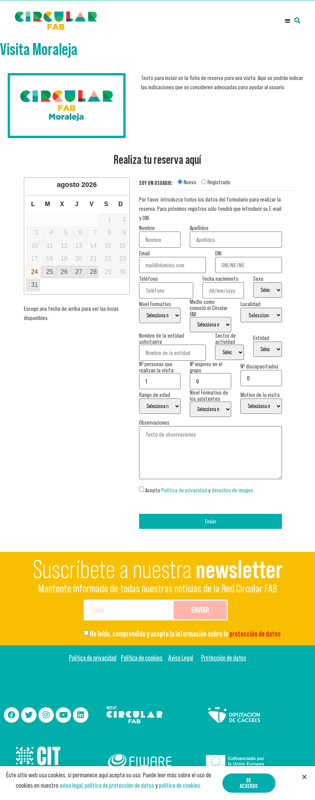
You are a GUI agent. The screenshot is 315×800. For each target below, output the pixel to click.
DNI (218, 253)
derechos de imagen (232, 490)
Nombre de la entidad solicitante (161, 338)
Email (144, 253)
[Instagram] (46, 715)
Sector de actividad (225, 338)
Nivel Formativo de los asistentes (209, 395)
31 (34, 285)
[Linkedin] (80, 715)
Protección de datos (223, 658)
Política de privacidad (184, 490)
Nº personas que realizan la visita (156, 367)
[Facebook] (11, 715)
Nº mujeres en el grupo (206, 367)
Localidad (250, 304)
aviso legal (71, 785)
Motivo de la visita (260, 395)
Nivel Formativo (155, 304)
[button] (287, 20)
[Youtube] (63, 715)
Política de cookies (142, 658)
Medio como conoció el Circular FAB (208, 307)
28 (93, 271)
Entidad (261, 338)
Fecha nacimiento (220, 278)
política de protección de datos (119, 785)
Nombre (147, 228)
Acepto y (199, 490)
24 (34, 271)
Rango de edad (154, 395)
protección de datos (255, 634)
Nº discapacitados (259, 366)
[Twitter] (28, 715)
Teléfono (148, 278)
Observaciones (154, 422)
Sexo (258, 278)
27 (78, 271)
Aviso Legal (180, 658)
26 (64, 271)
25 (49, 271)
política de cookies (179, 785)
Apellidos (199, 228)
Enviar (210, 521)
